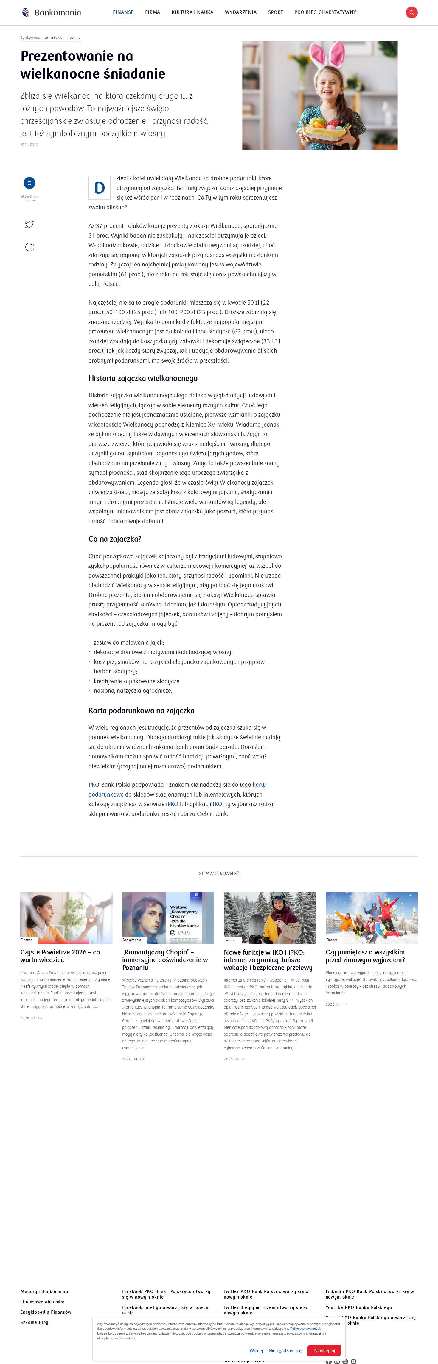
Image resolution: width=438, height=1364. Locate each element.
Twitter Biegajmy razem (265, 1310)
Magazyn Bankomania (44, 1291)
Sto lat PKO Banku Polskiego (371, 1320)
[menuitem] (123, 12)
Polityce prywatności (305, 1328)
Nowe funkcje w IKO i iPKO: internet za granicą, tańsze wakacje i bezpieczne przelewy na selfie (268, 960)
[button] (412, 12)
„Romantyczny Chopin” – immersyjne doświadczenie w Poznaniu (165, 960)
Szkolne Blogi (35, 1322)
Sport (275, 12)
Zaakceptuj (324, 1350)
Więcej (256, 1350)
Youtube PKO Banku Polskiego (359, 1307)
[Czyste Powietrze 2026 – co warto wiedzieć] (66, 918)
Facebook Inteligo (166, 1310)
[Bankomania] (51, 12)
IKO (217, 804)
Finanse (123, 12)
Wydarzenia (241, 12)
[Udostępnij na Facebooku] (29, 247)
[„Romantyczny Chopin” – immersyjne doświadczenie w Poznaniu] (168, 918)
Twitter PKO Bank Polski (266, 1294)
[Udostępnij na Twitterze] (29, 225)
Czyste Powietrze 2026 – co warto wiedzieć (60, 956)
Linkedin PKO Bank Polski (370, 1294)
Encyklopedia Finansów (46, 1312)
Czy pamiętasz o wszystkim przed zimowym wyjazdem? (365, 956)
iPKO (172, 804)
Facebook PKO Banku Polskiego (166, 1294)
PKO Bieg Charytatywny (325, 12)
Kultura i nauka (193, 12)
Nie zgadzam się (285, 1350)
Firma (152, 12)
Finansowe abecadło (42, 1302)
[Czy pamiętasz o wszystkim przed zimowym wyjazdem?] (372, 918)
